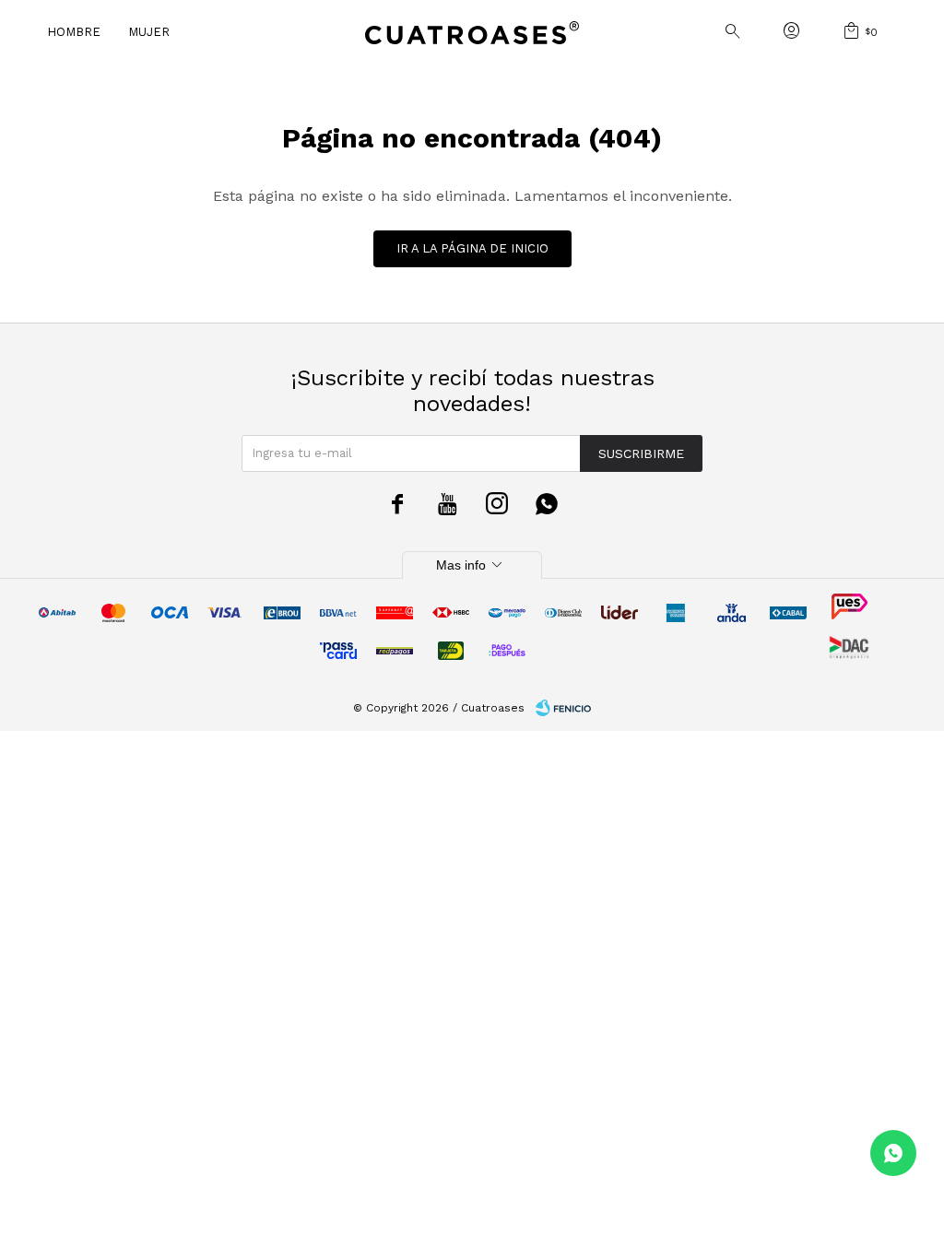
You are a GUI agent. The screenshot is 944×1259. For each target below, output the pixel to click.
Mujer (149, 32)
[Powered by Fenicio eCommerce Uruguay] (563, 708)
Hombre (73, 32)
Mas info (472, 565)
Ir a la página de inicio (472, 248)
